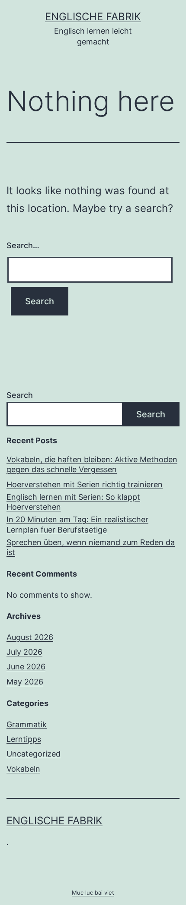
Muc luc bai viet (93, 892)
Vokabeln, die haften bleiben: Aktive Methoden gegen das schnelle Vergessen (91, 464)
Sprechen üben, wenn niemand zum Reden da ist (90, 547)
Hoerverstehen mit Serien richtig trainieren (84, 484)
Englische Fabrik (93, 16)
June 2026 (25, 666)
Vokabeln (23, 768)
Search (19, 395)
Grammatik (26, 724)
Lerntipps (23, 739)
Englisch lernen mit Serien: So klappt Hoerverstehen (73, 501)
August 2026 (29, 637)
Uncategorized (33, 753)
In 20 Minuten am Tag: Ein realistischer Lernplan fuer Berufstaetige (77, 524)
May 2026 (24, 681)
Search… (22, 245)
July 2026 (24, 651)
